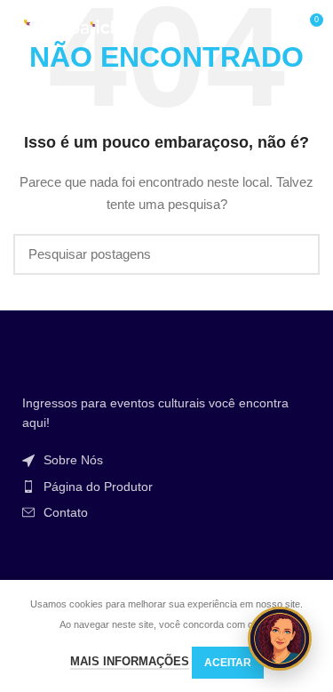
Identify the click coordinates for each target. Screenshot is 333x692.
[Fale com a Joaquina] (280, 639)
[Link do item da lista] (166, 460)
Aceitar (227, 662)
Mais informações (129, 661)
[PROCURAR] (296, 254)
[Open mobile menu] (275, 26)
